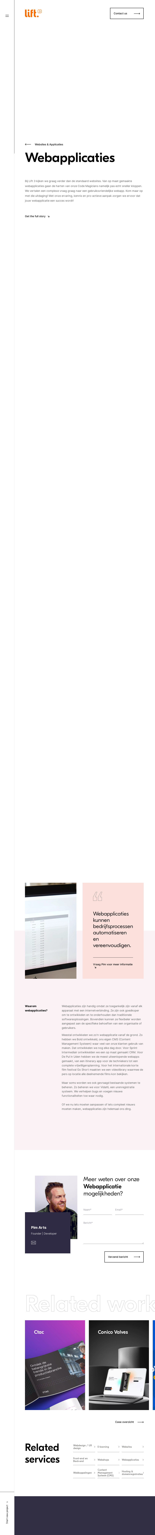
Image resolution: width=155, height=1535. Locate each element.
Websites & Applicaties (48, 144)
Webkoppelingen (82, 1472)
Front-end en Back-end (80, 1460)
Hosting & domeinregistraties (132, 1473)
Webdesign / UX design (82, 1447)
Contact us (121, 13)
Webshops (103, 1459)
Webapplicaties (130, 1459)
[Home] (33, 16)
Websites (127, 1447)
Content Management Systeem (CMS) (106, 1473)
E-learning (103, 1447)
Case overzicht (125, 1422)
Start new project (7, 1514)
